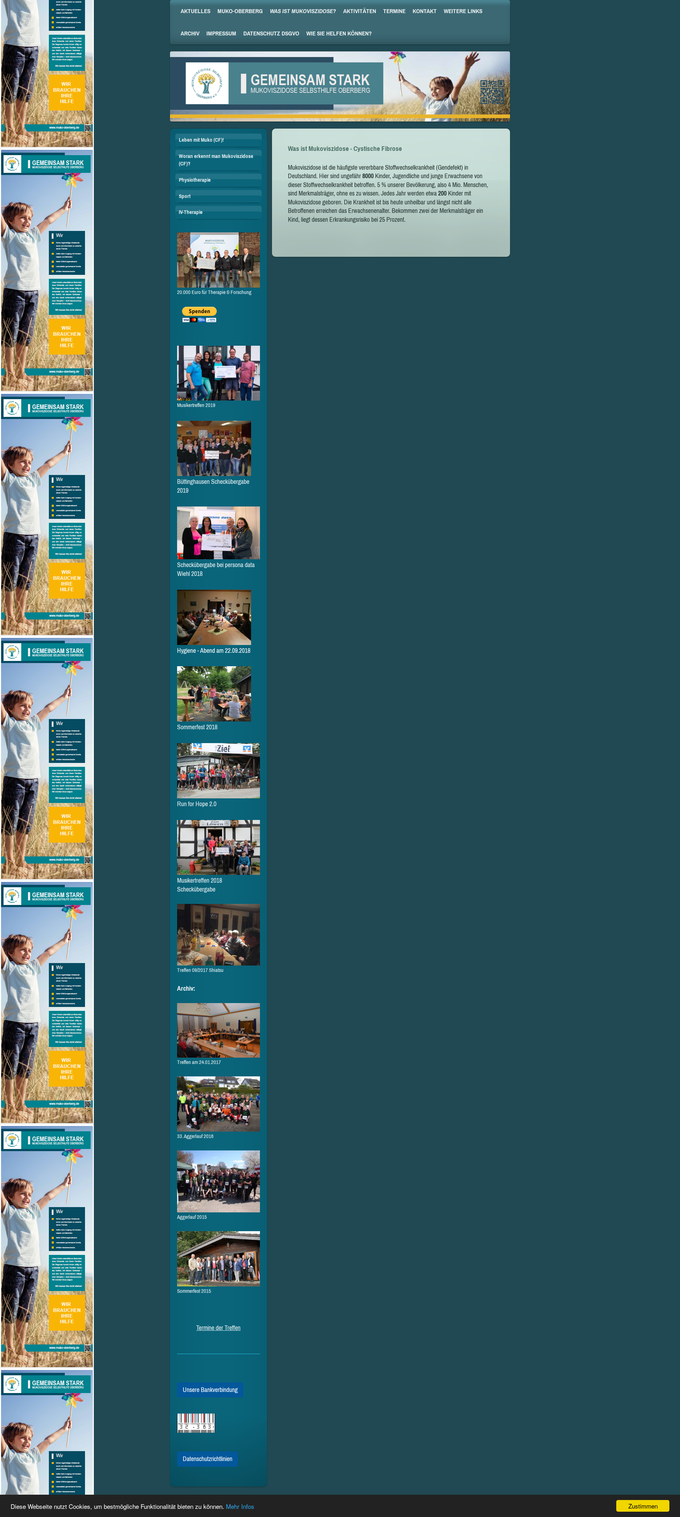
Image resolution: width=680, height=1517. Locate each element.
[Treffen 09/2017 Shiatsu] (218, 935)
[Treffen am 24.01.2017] (218, 1030)
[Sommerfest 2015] (218, 1258)
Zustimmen (643, 1505)
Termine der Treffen (218, 1327)
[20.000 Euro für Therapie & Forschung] (218, 260)
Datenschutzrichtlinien (207, 1458)
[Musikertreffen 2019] (218, 373)
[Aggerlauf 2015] (218, 1181)
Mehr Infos (240, 1506)
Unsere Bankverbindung (210, 1389)
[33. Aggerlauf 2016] (218, 1104)
